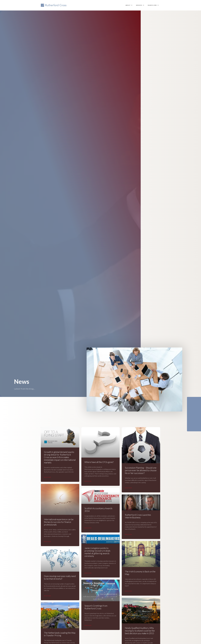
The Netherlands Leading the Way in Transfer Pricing (59, 634)
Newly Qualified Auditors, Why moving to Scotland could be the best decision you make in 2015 (140, 630)
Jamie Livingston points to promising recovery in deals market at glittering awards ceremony (97, 552)
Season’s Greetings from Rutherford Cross (95, 607)
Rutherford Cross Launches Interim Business (138, 516)
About (128, 5)
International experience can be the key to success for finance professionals (58, 522)
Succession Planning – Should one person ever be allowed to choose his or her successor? (141, 470)
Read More (47, 477)
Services (139, 5)
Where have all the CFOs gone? (98, 462)
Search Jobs (152, 5)
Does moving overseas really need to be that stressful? (60, 577)
